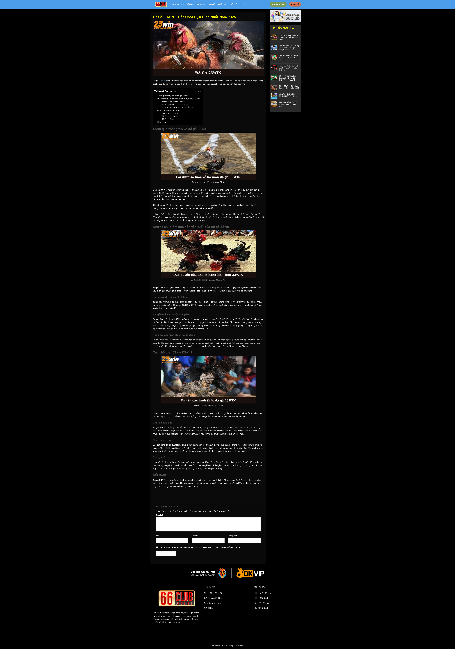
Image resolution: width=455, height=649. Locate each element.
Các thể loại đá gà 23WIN (169, 110)
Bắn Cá (190, 4)
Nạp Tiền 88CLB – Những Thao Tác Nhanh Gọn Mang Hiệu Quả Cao (289, 48)
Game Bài (201, 4)
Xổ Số (234, 4)
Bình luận (160, 515)
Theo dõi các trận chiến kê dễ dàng (179, 107)
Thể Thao (223, 4)
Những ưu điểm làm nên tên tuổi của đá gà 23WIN (179, 99)
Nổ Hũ (212, 4)
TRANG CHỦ (178, 4)
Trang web (232, 536)
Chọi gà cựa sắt (171, 116)
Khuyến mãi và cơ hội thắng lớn (177, 104)
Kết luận (162, 122)
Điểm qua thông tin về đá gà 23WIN (173, 95)
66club (224, 646)
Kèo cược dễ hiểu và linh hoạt (176, 101)
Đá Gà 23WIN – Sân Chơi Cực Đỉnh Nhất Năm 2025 (289, 87)
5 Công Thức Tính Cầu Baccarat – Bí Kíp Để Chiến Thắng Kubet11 (287, 78)
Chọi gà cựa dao (171, 113)
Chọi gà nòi (169, 119)
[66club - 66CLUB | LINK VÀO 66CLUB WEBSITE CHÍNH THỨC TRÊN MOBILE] (161, 4)
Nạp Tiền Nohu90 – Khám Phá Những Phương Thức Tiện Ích (289, 58)
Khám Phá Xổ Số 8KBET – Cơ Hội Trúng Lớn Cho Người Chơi (289, 104)
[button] (197, 91)
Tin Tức (244, 4)
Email (195, 536)
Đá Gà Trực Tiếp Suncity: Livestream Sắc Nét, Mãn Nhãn (288, 37)
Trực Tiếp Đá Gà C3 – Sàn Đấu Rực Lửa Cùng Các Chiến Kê (289, 68)
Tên (158, 536)
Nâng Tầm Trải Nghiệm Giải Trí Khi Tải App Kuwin (288, 95)
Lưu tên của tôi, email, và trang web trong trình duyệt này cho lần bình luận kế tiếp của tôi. (200, 547)
